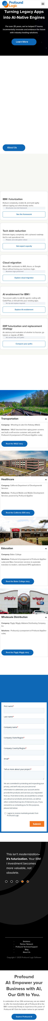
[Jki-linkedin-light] (6, 881)
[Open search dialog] (29, 4)
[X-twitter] (17, 881)
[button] (43, 4)
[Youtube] (22, 881)
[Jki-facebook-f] (11, 881)
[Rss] (28, 881)
